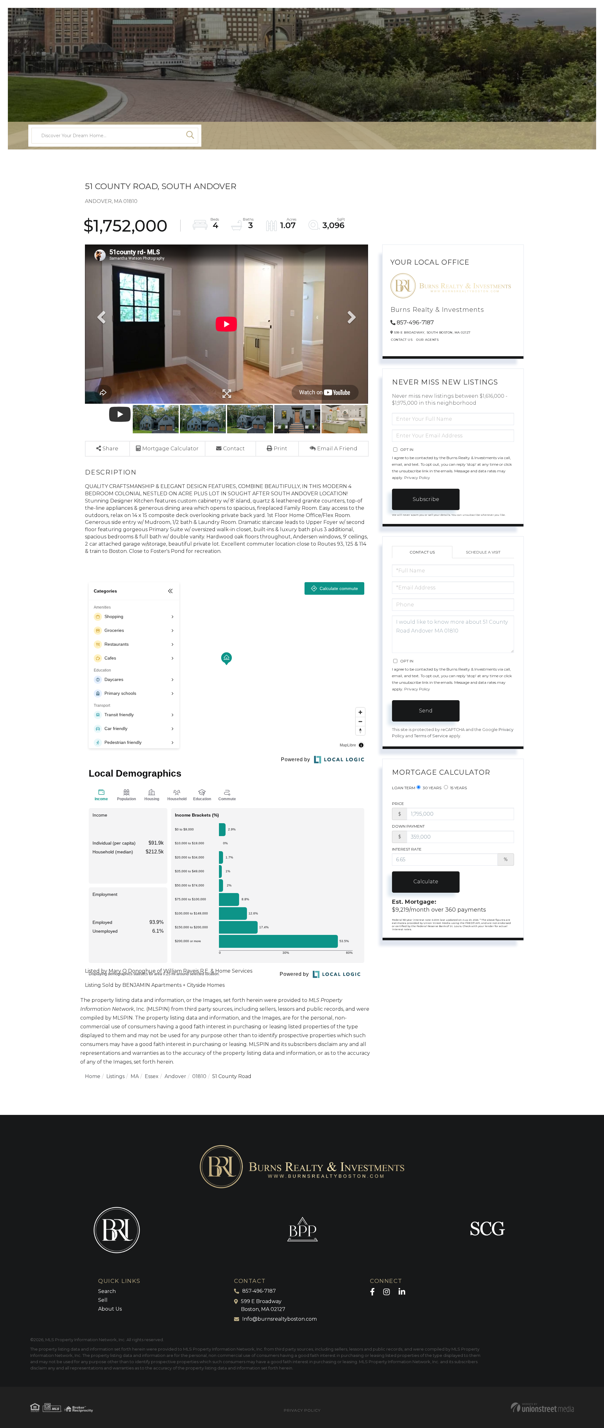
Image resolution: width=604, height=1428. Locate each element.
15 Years (458, 787)
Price (398, 803)
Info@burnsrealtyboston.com (279, 1319)
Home (92, 1076)
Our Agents (427, 340)
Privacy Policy (417, 477)
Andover (175, 1076)
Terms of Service (431, 736)
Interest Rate (407, 849)
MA (135, 1076)
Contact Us (401, 340)
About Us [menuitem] (110, 1309)
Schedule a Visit (483, 552)
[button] (190, 135)
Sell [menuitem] (103, 1300)
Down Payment (408, 826)
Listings (115, 1076)
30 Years (431, 787)
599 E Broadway (263, 1305)
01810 (199, 1076)
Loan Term (403, 787)
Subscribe (426, 499)
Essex (152, 1076)
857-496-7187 (415, 322)
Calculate (425, 882)
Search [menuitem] (107, 1291)
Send (426, 711)
